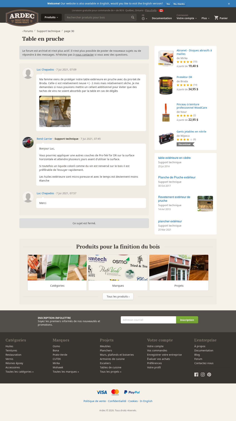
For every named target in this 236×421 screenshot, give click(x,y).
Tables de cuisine (110, 367)
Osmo (56, 346)
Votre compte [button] (186, 17)
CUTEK (57, 359)
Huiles (9, 346)
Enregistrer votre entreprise (164, 354)
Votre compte (155, 346)
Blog (197, 354)
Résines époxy (14, 363)
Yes (168, 3)
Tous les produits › (118, 296)
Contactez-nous (204, 363)
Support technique (169, 162)
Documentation (162, 18)
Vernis (9, 359)
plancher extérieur (170, 221)
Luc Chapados (45, 69)
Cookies (133, 401)
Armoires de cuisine (112, 359)
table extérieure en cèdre (174, 158)
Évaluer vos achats (158, 359)
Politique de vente (95, 401)
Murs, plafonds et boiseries (117, 354)
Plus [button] (205, 18)
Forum (198, 359)
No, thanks (179, 3)
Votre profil (154, 367)
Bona (56, 350)
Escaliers (105, 363)
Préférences (154, 363)
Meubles (105, 346)
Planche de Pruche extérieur (176, 177)
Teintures (11, 350)
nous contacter (84, 54)
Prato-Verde (60, 354)
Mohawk (58, 367)
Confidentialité (117, 401)
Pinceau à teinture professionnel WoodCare (192, 106)
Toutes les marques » (66, 371)
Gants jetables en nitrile (191, 131)
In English (146, 401)
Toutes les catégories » (20, 371)
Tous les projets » (110, 371)
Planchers (106, 350)
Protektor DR (184, 77)
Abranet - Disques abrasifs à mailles (194, 52)
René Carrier (44, 138)
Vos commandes (157, 350)
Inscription (187, 320)
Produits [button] (50, 17)
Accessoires (13, 367)
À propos (199, 346)
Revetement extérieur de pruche (174, 199)
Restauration (13, 354)
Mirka (56, 363)
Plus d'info (151, 10)
